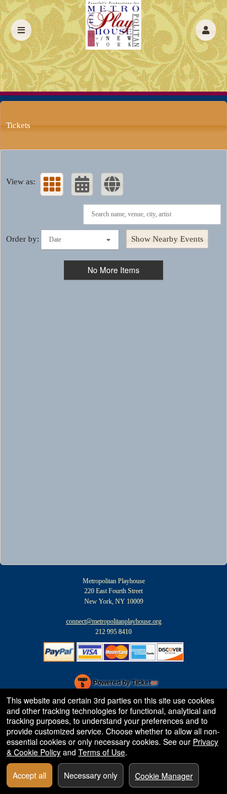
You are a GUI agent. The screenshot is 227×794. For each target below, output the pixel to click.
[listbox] (79, 239)
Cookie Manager (164, 775)
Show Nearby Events (167, 239)
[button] (206, 30)
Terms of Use (101, 752)
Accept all (29, 775)
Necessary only (90, 775)
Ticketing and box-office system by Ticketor (116, 685)
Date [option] (55, 239)
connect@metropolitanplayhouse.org (113, 621)
